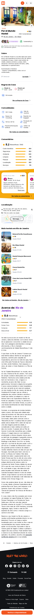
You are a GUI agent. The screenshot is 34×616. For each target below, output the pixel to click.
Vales (27, 599)
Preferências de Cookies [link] (17, 607)
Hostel (4, 28)
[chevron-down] (20, 317)
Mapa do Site (23, 603)
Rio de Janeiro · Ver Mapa (12, 37)
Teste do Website (12, 603)
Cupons (21, 599)
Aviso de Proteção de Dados (17, 595)
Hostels (9, 578)
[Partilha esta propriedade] (31, 25)
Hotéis (14, 578)
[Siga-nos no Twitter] (10, 566)
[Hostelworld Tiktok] (27, 566)
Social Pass (27, 578)
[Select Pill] (22, 3)
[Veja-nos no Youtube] (19, 566)
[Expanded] (4, 543)
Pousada (20, 578)
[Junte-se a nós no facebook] (6, 566)
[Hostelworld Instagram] (15, 566)
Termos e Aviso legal (11, 599)
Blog (4, 578)
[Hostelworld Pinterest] (23, 566)
